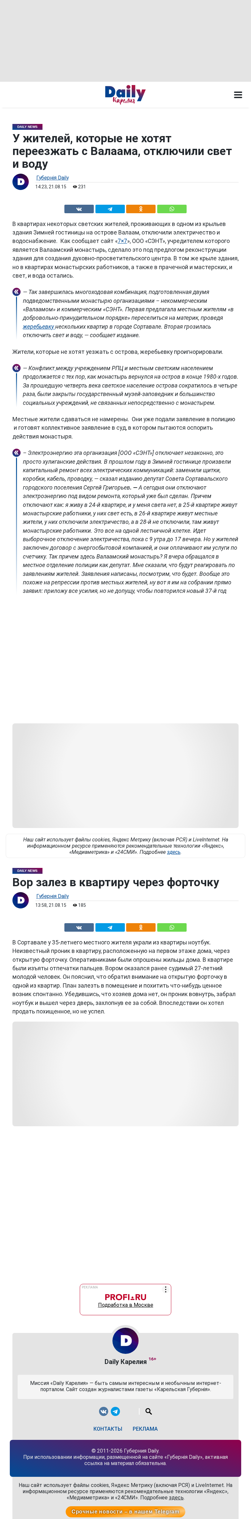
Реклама (145, 1429)
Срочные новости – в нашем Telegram (125, 1511)
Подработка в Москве (125, 1303)
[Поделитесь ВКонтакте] (79, 208)
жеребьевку (39, 326)
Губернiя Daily (52, 178)
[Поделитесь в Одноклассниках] (141, 208)
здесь (173, 852)
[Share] (172, 208)
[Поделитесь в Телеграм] (110, 208)
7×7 (122, 241)
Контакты (107, 1429)
